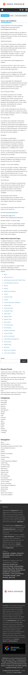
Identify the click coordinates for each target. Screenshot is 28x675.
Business (3, 406)
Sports (2, 427)
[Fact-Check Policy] (17, 568)
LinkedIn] (13, 553)
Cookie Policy (7, 305)
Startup (3, 428)
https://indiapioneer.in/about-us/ (14, 217)
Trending (3, 432)
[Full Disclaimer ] (13, 641)
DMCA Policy (7, 313)
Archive (6, 285)
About (5, 274)
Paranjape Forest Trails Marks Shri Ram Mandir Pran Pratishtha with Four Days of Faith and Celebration (13, 379)
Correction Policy (8, 308)
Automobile (4, 402)
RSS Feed (11, 577)
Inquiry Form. (10, 547)
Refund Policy (7, 344)
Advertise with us (8, 277)
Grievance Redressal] (9, 570)
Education (3, 408)
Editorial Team (8, 319)
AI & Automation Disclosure (11, 283)
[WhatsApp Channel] (8, 555)
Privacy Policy (7, 341)
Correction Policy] (8, 566)
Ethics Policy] (6, 568)
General (3, 412)
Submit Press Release (10, 350)
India (2, 415)
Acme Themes (18, 672)
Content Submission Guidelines (12, 302)
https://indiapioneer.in (7, 197)
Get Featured (7, 327)
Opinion (3, 423)
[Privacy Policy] (18, 566)
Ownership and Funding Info (11, 339)
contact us (8, 269)
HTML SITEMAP (8, 333)
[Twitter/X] (20, 553)
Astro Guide (4, 400)
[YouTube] (18, 555)
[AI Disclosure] (15, 572)
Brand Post (4, 404)
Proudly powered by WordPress (11, 670)
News (2, 421)
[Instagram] (6, 557)
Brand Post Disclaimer (10, 291)
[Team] (5, 575)
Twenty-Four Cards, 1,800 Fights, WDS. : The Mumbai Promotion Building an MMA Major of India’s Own (13, 373)
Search (3, 358)
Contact (6, 299)
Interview (3, 417)
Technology (4, 430)
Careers (6, 294)
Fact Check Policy (8, 325)
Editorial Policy (8, 316)
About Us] (6, 564)
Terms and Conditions (10, 353)
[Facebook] (6, 553)
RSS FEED (6, 347)
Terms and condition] (17, 573)
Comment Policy (8, 297)
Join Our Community (9, 336)
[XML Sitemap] (11, 575)
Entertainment (4, 410)
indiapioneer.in (14, 510)
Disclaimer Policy (8, 311)
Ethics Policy (7, 322)
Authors (6, 288)
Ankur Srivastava (9, 536)
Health (2, 413)
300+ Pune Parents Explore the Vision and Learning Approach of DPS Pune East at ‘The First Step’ (14, 388)
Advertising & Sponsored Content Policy (14, 280)
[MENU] (26, 10)
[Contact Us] (13, 564)
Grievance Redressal (9, 330)
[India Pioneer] (2, 10)
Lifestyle (3, 419)
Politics (3, 425)
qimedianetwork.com (9, 529)
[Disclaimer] (6, 573)
